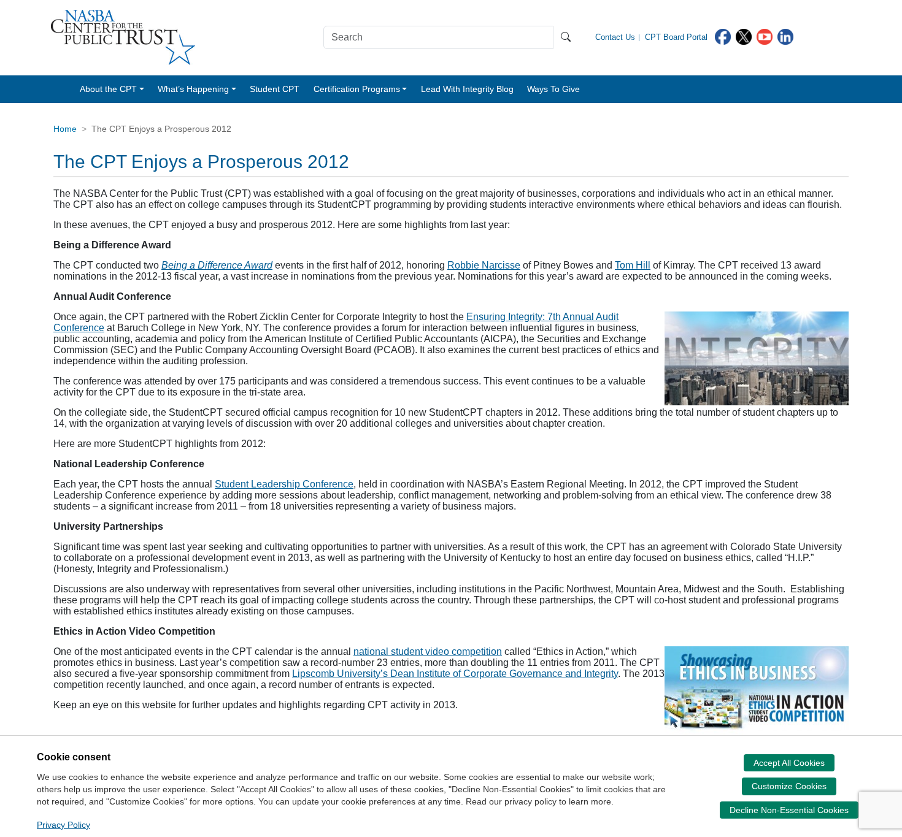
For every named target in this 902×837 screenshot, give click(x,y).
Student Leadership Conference (284, 484)
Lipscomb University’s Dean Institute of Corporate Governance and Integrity (455, 673)
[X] (744, 35)
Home (65, 129)
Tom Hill (632, 265)
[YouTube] (765, 35)
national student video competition (427, 651)
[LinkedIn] (785, 35)
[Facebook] (723, 35)
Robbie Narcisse (483, 265)
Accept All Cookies (789, 763)
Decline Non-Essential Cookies (789, 810)
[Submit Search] (566, 37)
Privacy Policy (63, 825)
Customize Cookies (789, 786)
